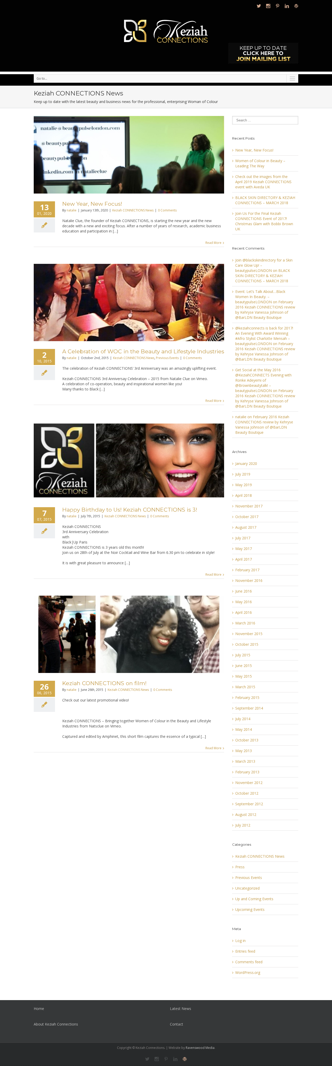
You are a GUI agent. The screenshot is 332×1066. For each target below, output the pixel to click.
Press (240, 866)
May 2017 (243, 548)
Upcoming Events (250, 909)
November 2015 (248, 633)
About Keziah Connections (56, 1024)
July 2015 (242, 654)
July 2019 (242, 474)
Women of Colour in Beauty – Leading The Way (260, 163)
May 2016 (243, 601)
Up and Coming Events (254, 898)
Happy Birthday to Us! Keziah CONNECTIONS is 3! (129, 509)
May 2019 (243, 484)
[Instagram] (268, 6)
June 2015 (243, 665)
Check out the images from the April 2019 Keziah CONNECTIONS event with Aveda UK (263, 181)
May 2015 (243, 676)
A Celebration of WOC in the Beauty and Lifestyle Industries (143, 351)
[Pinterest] (277, 6)
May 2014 (243, 729)
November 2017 (248, 506)
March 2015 (245, 686)
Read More (213, 242)
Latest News (180, 1008)
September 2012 (249, 803)
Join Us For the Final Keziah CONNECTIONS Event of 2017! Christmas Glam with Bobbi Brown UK (264, 221)
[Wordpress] (296, 6)
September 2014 (249, 708)
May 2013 (243, 750)
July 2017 (242, 537)
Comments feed (248, 961)
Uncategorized (247, 888)
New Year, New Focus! (92, 204)
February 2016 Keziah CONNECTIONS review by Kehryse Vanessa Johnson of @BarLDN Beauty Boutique (265, 309)
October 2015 (246, 644)
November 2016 (248, 580)
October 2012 (246, 793)
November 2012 (248, 782)
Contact (176, 1024)
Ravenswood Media (200, 1048)
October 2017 (246, 516)
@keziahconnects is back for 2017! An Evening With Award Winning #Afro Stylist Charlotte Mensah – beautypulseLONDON (264, 336)
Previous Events (167, 358)
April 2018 (243, 495)
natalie (72, 210)
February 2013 (247, 771)
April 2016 (243, 612)
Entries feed (245, 951)
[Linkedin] (287, 6)
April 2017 (243, 559)
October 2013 (246, 740)
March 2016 (245, 623)
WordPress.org (247, 972)
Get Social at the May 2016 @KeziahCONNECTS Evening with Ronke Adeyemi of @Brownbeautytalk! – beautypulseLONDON (263, 380)
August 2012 (245, 814)
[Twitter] (259, 6)
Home (39, 1008)
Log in (240, 940)
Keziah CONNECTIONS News (133, 210)
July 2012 (242, 825)
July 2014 (242, 718)
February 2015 (247, 697)
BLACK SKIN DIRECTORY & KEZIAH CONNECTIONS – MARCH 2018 (265, 200)
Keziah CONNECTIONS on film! (104, 683)
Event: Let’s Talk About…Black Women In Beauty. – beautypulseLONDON (260, 296)
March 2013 (245, 761)
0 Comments (167, 210)
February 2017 (247, 569)
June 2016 (243, 591)
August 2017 (245, 527)
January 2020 (246, 463)
